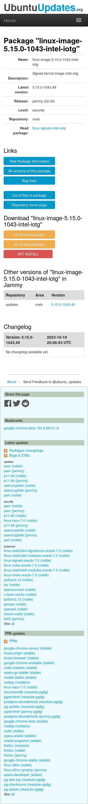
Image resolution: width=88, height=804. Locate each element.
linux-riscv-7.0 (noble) (20, 520)
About (11, 381)
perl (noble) (13, 495)
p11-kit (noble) (15, 475)
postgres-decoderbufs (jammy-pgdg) (32, 716)
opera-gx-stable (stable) (22, 672)
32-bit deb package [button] (29, 234)
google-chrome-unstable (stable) (29, 662)
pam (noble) (13, 465)
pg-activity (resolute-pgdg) (24, 706)
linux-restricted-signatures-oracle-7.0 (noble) (38, 550)
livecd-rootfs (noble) (19, 613)
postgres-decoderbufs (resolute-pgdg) (33, 701)
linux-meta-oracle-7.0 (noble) (26, 565)
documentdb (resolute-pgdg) (26, 691)
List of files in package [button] (29, 195)
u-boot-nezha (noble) (20, 594)
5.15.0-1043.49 (63, 304)
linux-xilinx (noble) (18, 764)
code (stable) (14, 730)
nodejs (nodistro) (17, 682)
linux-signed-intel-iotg (49, 128)
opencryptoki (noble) (20, 485)
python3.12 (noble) (18, 579)
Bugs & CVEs (19, 455)
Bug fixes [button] (29, 180)
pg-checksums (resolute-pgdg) (27, 784)
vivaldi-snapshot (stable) (23, 740)
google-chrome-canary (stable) (28, 648)
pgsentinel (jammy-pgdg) (23, 711)
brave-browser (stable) (21, 657)
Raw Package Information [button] (29, 161)
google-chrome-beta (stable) (26, 721)
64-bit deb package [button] (29, 244)
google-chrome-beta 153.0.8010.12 (31, 427)
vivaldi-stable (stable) (20, 677)
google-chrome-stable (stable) (27, 760)
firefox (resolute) (16, 745)
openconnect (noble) (20, 589)
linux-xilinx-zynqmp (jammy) (25, 769)
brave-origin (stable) (19, 652)
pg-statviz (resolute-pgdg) (24, 789)
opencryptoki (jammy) (20, 490)
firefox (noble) (14, 750)
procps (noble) (15, 604)
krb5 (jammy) (14, 618)
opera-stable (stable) (20, 735)
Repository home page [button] (29, 204)
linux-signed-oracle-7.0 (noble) (27, 560)
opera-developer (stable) (23, 774)
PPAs (13, 640)
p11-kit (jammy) (16, 480)
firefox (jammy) (15, 755)
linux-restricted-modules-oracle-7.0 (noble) (37, 555)
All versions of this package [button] (29, 170)
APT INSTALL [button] (28, 254)
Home (10, 20)
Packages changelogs (26, 450)
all (12, 623)
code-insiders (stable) (20, 667)
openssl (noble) (16, 608)
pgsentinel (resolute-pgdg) (24, 696)
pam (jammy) (14, 470)
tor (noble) (12, 584)
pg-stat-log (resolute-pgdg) (24, 779)
